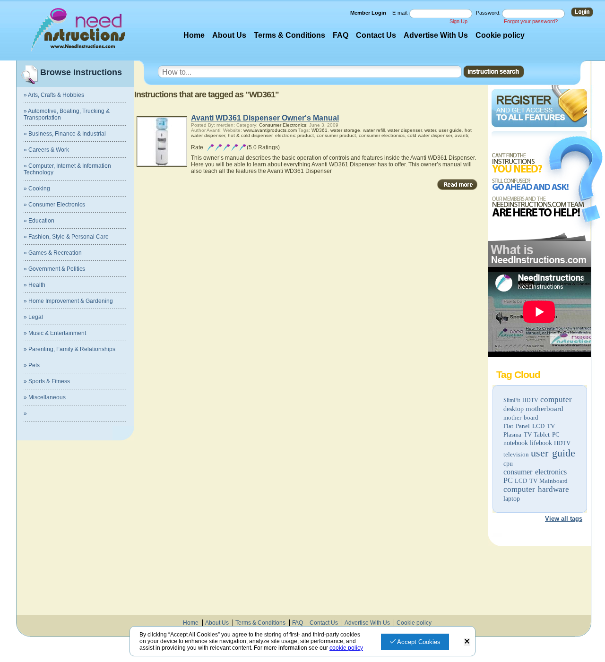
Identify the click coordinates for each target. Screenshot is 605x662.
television (516, 454)
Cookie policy (500, 35)
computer (556, 399)
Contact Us (376, 35)
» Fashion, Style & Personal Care (66, 236)
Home (194, 35)
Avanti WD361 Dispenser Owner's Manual (265, 118)
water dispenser (405, 130)
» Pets (32, 365)
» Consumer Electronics (54, 204)
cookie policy (346, 648)
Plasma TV (517, 434)
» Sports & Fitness (47, 381)
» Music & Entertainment (55, 333)
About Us (229, 35)
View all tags (563, 518)
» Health (34, 285)
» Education (39, 220)
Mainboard (553, 480)
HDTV (562, 443)
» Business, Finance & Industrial (65, 133)
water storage (345, 130)
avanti (461, 135)
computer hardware (536, 489)
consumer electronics (535, 472)
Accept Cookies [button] (418, 641)
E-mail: (400, 13)
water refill (374, 130)
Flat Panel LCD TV (529, 426)
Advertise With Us (436, 35)
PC (508, 480)
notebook (515, 443)
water (430, 130)
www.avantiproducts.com (270, 130)
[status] (467, 642)
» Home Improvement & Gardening (68, 301)
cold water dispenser (429, 135)
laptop (511, 498)
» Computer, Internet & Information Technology (67, 169)
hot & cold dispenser (250, 135)
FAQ (340, 35)
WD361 (319, 130)
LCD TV (526, 480)
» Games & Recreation (53, 252)
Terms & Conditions (289, 35)
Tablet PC (547, 434)
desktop (513, 409)
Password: (489, 13)
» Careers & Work (46, 149)
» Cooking (37, 188)
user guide (553, 453)
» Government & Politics (54, 269)
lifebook (541, 443)
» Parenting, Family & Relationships (69, 349)
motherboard (544, 409)
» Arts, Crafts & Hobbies (54, 95)
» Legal (33, 317)
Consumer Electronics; (283, 125)
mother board (520, 417)
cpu (508, 463)
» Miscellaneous (45, 397)
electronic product (294, 135)
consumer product (336, 135)
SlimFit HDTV (520, 400)
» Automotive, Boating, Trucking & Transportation (67, 114)
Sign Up (458, 21)
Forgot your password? (531, 21)
